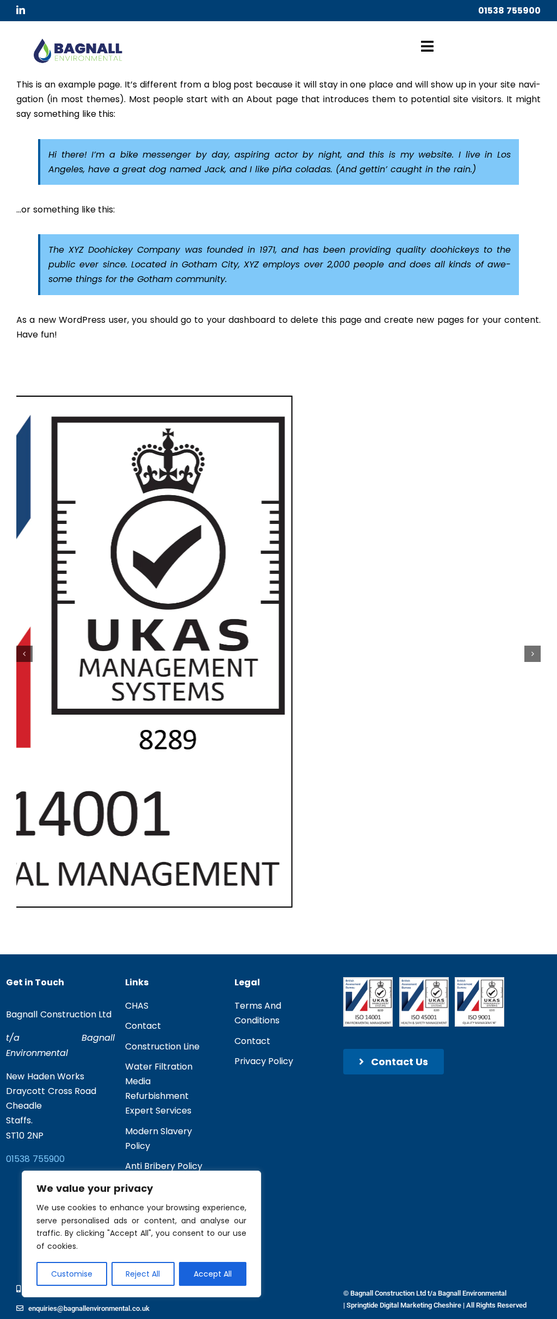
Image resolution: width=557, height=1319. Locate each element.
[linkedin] (20, 9)
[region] (141, 1234)
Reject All (143, 1273)
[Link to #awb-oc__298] (427, 46)
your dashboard (241, 320)
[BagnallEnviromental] (78, 42)
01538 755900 (509, 10)
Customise (71, 1273)
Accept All (213, 1273)
